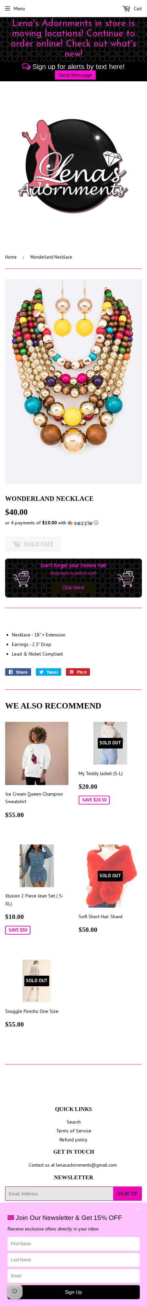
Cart (137, 8)
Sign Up (127, 1194)
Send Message (75, 75)
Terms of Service (73, 1131)
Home (11, 257)
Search (74, 1122)
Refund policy (73, 1140)
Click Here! (73, 587)
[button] (73, 523)
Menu (19, 8)
